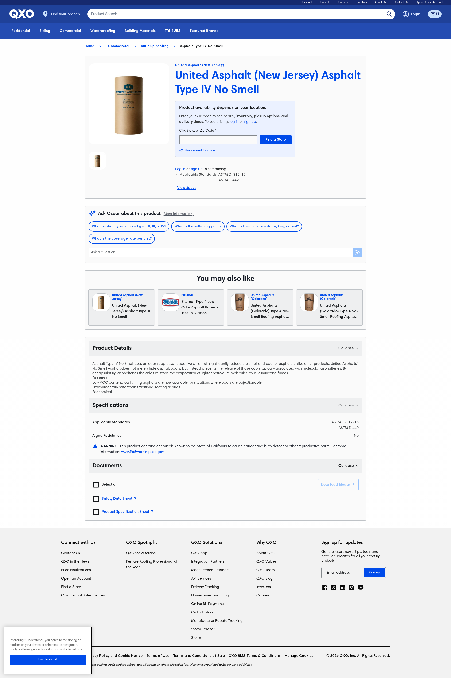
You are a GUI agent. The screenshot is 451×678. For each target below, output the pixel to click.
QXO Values (266, 562)
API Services (201, 579)
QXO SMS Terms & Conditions (255, 656)
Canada (325, 2)
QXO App (199, 553)
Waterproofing (102, 31)
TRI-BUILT (172, 31)
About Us (380, 2)
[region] (48, 650)
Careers (343, 2)
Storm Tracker (202, 629)
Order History (202, 612)
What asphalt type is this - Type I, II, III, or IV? (129, 226)
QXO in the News (75, 562)
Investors (361, 2)
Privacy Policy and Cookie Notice (114, 656)
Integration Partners (207, 562)
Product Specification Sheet (125, 512)
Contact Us (401, 2)
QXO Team (265, 570)
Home (89, 46)
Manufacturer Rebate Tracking (217, 621)
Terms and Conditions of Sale (199, 656)
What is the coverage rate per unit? (122, 239)
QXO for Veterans (141, 553)
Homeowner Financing (210, 595)
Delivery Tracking (205, 587)
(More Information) (178, 214)
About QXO (266, 553)
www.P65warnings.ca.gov (142, 452)
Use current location (200, 150)
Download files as (336, 485)
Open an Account (76, 579)
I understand (47, 659)
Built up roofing (155, 46)
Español (307, 2)
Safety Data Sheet (117, 499)
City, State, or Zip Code (197, 130)
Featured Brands (204, 31)
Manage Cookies (298, 656)
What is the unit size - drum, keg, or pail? (264, 226)
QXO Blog (264, 579)
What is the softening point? (198, 226)
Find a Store (275, 140)
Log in (180, 169)
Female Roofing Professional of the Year (151, 564)
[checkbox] (96, 484)
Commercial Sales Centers (83, 595)
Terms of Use (157, 656)
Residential (20, 31)
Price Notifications (76, 570)
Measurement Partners (210, 570)
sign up (250, 122)
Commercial (70, 31)
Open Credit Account (429, 2)
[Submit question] (357, 252)
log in (234, 122)
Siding (44, 31)
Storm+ (197, 638)
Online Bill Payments (208, 604)
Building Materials (140, 31)
